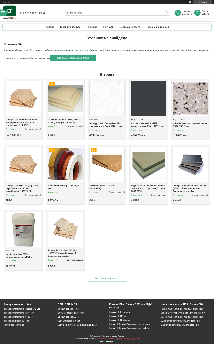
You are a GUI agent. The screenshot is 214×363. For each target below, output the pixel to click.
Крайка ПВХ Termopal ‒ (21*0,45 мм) (63, 187)
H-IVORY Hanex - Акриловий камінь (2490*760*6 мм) (190, 124)
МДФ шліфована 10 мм (69, 321)
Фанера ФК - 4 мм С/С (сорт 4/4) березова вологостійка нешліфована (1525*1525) (22, 188)
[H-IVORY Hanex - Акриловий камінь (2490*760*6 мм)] (190, 98)
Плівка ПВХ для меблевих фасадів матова (129, 324)
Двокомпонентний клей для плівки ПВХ (180, 325)
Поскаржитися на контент (106, 339)
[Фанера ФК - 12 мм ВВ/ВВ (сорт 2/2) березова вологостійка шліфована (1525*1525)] (23, 98)
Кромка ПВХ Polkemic (119, 320)
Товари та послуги (70, 27)
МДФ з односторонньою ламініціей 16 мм (78, 325)
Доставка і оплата (129, 27)
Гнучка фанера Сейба (14, 325)
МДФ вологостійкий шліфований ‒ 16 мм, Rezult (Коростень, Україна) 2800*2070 (148, 188)
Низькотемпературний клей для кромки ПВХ (182, 309)
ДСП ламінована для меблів (71, 313)
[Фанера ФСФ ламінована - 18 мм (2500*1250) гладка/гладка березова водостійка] (190, 164)
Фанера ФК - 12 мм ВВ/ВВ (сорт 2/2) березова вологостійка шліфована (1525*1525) (21, 122)
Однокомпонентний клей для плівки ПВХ (180, 321)
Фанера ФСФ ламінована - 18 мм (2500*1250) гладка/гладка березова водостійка (189, 188)
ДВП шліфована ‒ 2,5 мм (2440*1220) (101, 187)
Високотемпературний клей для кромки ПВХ (182, 317)
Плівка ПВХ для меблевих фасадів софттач (130, 328)
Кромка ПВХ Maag (118, 316)
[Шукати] (166, 12)
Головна (49, 27)
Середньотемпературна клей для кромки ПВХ (183, 313)
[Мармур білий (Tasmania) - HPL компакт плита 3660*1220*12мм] (107, 98)
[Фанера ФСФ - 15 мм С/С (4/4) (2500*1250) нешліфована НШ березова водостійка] (65, 229)
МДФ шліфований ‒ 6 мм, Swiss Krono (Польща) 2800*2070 (63, 121)
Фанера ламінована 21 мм (16, 321)
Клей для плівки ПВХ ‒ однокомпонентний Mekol (19, 255)
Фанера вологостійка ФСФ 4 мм (19, 313)
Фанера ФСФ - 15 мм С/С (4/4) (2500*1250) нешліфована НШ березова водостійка (62, 253)
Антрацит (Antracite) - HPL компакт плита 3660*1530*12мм (147, 124)
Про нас (92, 27)
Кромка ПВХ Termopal (119, 312)
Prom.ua (121, 336)
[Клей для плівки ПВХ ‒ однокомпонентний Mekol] (23, 229)
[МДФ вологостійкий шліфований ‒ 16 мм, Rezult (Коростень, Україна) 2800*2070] (148, 164)
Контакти (108, 27)
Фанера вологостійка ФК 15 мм (18, 317)
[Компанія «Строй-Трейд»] (9, 13)
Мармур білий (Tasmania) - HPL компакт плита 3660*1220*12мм (105, 124)
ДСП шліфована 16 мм (68, 309)
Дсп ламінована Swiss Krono (73, 58)
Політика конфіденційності (129, 339)
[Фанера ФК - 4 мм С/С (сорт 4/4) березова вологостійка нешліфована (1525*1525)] (23, 164)
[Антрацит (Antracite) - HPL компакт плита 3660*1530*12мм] (148, 98)
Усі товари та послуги (107, 278)
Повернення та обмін (157, 27)
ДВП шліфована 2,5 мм (68, 317)
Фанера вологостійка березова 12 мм (22, 309)
